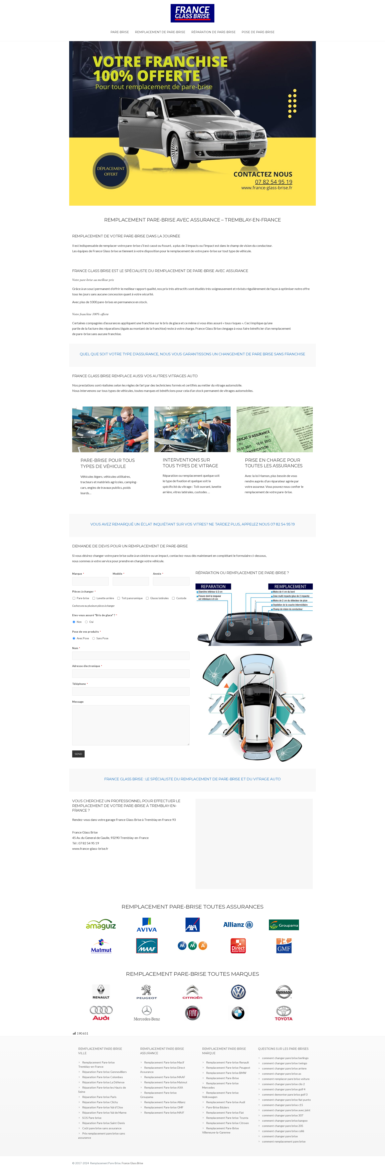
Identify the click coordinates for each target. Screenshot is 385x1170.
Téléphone (80, 683)
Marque (78, 573)
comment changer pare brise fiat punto (286, 1099)
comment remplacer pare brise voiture (286, 1079)
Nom (76, 648)
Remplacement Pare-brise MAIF (164, 1112)
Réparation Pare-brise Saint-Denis (103, 1123)
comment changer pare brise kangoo (285, 1120)
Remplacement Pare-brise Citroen (227, 1123)
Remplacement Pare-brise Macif (164, 1062)
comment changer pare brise (280, 1136)
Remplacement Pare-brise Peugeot (228, 1067)
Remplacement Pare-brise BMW (226, 1072)
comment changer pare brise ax (281, 1073)
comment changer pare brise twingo (284, 1063)
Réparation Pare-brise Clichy (100, 1102)
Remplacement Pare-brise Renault (227, 1062)
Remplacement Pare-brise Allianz (164, 1102)
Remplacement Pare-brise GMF (163, 1107)
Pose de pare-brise (258, 32)
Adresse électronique (87, 666)
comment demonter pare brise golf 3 (285, 1094)
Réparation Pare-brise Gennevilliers (104, 1071)
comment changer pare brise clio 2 (283, 1084)
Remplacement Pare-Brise (222, 1078)
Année (158, 573)
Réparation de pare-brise (213, 32)
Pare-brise (119, 32)
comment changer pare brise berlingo (285, 1058)
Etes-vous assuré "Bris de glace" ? (94, 615)
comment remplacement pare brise (284, 1141)
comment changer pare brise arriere (284, 1068)
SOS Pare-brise (91, 1117)
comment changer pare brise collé (283, 1131)
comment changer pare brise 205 (282, 1125)
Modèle (118, 573)
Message (78, 701)
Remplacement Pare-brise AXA (163, 1087)
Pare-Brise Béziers (217, 1107)
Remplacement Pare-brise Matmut (165, 1082)
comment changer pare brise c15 (282, 1105)
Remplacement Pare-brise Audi (225, 1102)
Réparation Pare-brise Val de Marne (104, 1112)
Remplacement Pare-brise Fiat (225, 1112)
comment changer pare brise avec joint (286, 1110)
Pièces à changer (84, 591)
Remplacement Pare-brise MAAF (164, 1077)
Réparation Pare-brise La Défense (103, 1082)
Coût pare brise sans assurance (102, 1128)
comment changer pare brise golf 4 (283, 1089)
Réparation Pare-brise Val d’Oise (102, 1107)
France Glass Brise (132, 1163)
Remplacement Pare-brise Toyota (227, 1117)
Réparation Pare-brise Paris (99, 1097)
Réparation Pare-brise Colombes (102, 1077)
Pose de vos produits (86, 631)
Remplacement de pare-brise (160, 32)
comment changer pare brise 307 (282, 1115)
